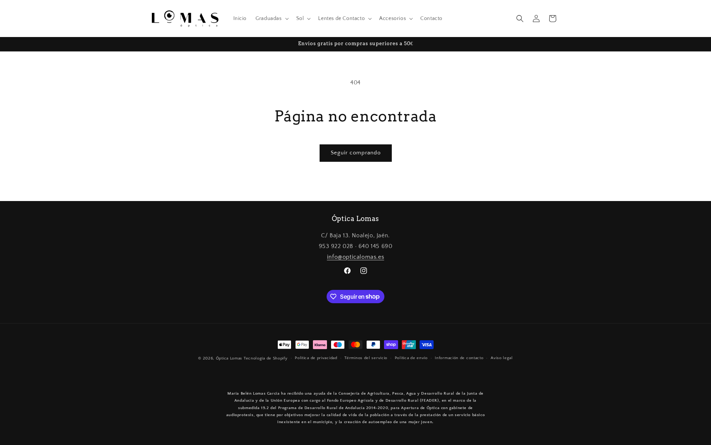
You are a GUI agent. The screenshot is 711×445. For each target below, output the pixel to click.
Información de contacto (459, 358)
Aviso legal (502, 358)
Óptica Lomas (229, 358)
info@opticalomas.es (355, 257)
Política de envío (411, 358)
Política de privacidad (316, 358)
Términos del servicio (365, 358)
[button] (271, 18)
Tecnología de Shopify (266, 358)
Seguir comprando (356, 153)
